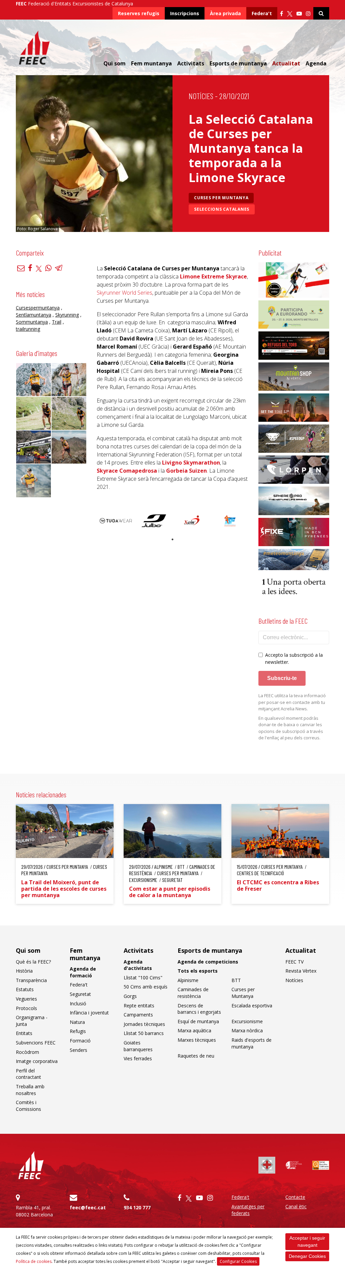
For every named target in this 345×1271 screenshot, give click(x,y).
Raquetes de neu (196, 1056)
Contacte (295, 1197)
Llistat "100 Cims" (143, 977)
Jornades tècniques (144, 1024)
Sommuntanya (32, 322)
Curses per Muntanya (221, 198)
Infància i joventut (89, 1012)
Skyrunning (67, 315)
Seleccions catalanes (221, 209)
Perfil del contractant (28, 1074)
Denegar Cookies (307, 1256)
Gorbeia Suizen (186, 470)
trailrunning (28, 329)
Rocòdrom (27, 1052)
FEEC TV (294, 961)
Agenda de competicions (208, 961)
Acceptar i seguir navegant (307, 1241)
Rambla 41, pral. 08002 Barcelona (34, 1211)
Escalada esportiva (251, 1005)
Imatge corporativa (37, 1061)
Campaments (138, 1014)
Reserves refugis (138, 13)
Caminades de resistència (193, 992)
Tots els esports (198, 971)
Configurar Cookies (238, 1261)
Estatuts (25, 989)
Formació (80, 1040)
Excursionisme (247, 1021)
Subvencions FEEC (36, 1042)
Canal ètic (296, 1206)
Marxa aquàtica (194, 1030)
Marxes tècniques (197, 1040)
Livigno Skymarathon (191, 462)
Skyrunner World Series (124, 292)
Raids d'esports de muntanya (251, 1043)
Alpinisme (188, 980)
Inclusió (78, 1003)
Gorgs (130, 996)
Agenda (316, 63)
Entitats (24, 1033)
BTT (236, 980)
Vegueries (26, 999)
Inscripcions (184, 13)
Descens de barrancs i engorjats (199, 1008)
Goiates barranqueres (138, 1046)
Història (24, 971)
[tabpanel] (116, 520)
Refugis (78, 1031)
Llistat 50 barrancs (144, 1033)
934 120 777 (137, 1207)
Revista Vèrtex (300, 971)
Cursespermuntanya (38, 307)
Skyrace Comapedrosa (127, 470)
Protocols (26, 1008)
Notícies (201, 96)
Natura (77, 1022)
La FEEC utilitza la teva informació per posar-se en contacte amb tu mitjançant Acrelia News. (292, 702)
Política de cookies (34, 1261)
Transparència (31, 980)
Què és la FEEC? (33, 961)
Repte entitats (139, 1005)
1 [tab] (172, 539)
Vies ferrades (138, 1058)
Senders (78, 1050)
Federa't (262, 13)
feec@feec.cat (88, 1207)
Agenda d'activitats (138, 965)
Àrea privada (225, 13)
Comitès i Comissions (28, 1105)
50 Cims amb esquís (145, 986)
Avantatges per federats (247, 1209)
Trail (56, 322)
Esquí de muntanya (198, 1021)
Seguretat (80, 994)
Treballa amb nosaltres (30, 1089)
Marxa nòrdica (247, 1030)
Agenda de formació (83, 972)
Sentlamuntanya (33, 315)
